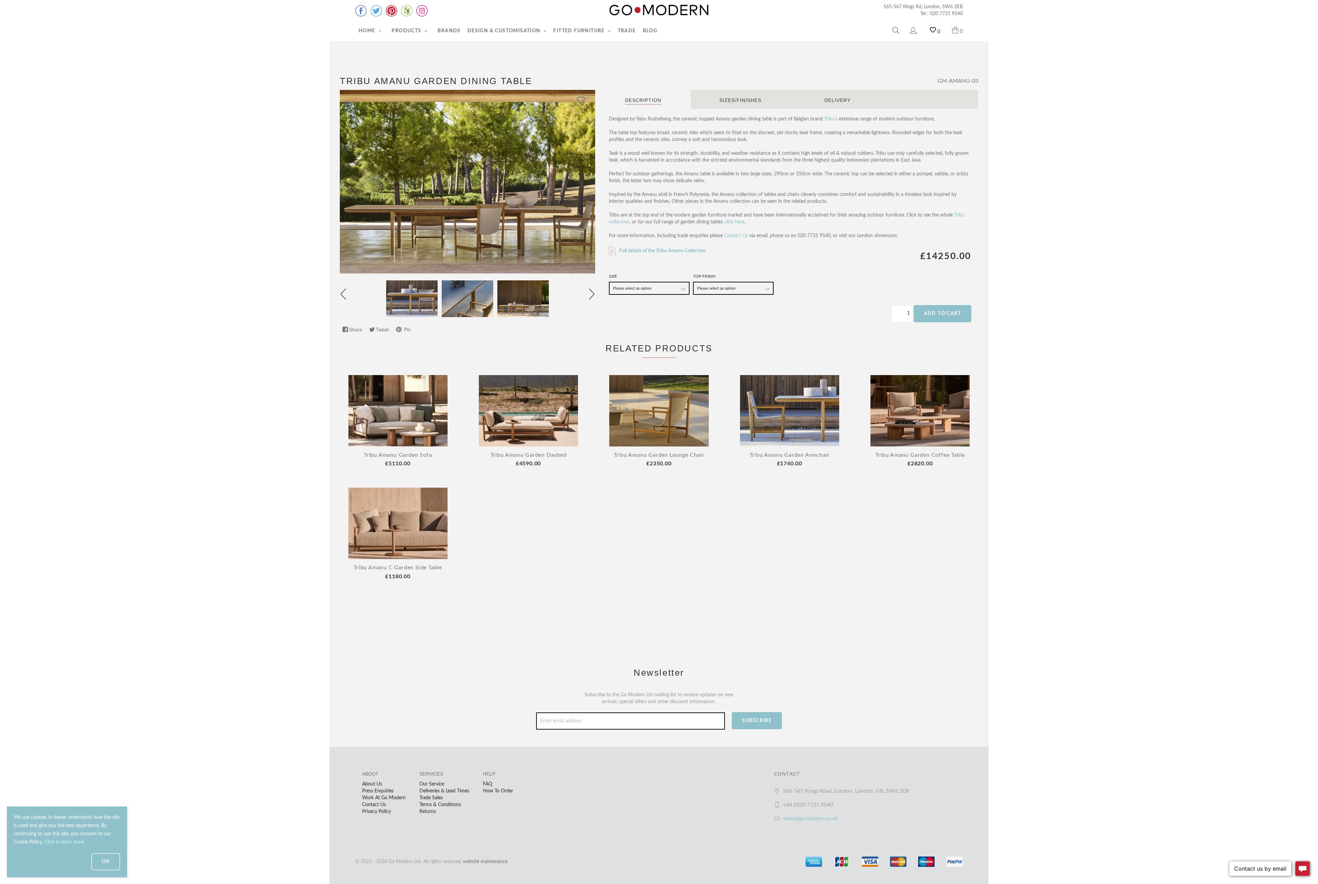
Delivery (837, 100)
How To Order (498, 791)
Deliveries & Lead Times (444, 791)
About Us (372, 784)
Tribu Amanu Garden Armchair (790, 455)
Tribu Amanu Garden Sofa (398, 455)
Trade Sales (431, 797)
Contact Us (736, 235)
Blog (650, 30)
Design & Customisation (504, 30)
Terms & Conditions (440, 804)
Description (643, 100)
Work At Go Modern (384, 797)
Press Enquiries (378, 791)
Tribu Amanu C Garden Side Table (398, 567)
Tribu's (830, 119)
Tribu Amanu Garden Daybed (528, 455)
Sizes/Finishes (740, 100)
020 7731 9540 (946, 13)
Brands (449, 30)
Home (368, 30)
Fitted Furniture (579, 30)
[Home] (659, 10)
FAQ (487, 784)
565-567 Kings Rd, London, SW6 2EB (923, 6)
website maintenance (485, 861)
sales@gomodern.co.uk (810, 818)
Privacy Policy (376, 811)
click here (734, 222)
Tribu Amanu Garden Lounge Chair (659, 455)
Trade (627, 30)
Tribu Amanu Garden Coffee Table (920, 455)
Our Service (431, 784)
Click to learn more (64, 842)
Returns (427, 811)
